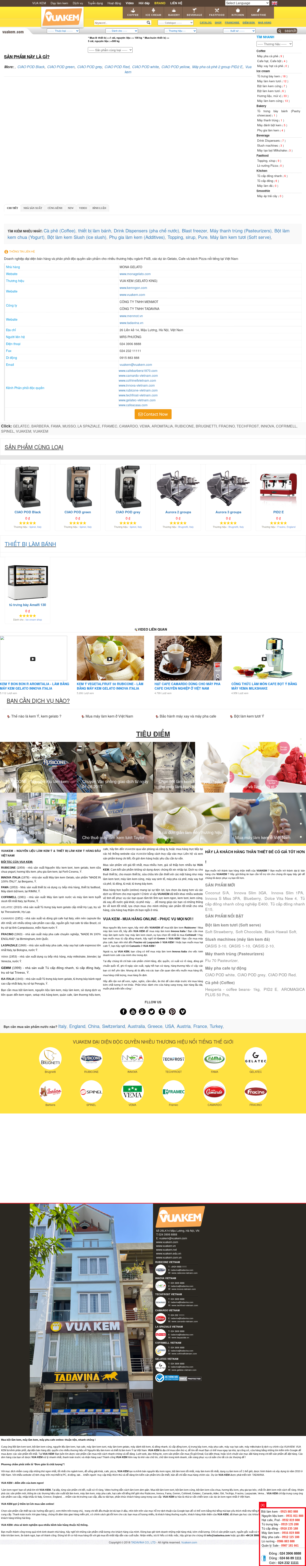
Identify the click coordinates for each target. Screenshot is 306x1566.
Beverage (194, 15)
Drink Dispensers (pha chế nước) (146, 230)
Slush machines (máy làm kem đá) (237, 939)
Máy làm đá (265, 185)
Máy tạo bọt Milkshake (272, 150)
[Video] (301, 824)
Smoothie (258, 15)
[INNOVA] (132, 1058)
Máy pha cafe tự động (225, 968)
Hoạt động (114, 3)
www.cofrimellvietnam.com (137, 380)
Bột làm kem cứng (269, 86)
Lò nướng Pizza (268, 165)
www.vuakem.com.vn (169, 1257)
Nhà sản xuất (33, 208)
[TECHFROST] (173, 1058)
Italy (39, 526)
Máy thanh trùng (268, 120)
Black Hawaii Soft (280, 931)
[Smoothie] (301, 811)
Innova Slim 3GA (250, 892)
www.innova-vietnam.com (137, 385)
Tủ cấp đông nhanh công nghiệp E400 (255, 901)
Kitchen (238, 15)
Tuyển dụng (95, 3)
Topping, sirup (266, 160)
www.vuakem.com (132, 294)
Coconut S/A (217, 892)
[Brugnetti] (50, 1058)
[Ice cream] (301, 742)
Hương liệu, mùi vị (269, 96)
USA (169, 1026)
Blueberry (252, 898)
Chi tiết (12, 208)
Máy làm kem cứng (270, 101)
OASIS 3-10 (215, 946)
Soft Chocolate (249, 931)
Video (83, 208)
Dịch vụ (78, 3)
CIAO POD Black (31, 66)
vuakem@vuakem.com (136, 364)
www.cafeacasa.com (133, 405)
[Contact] (301, 838)
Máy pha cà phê (268, 56)
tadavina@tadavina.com (182, 1269)
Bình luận (99, 208)
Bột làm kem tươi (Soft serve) (233, 925)
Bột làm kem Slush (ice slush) (76, 237)
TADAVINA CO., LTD (143, 1542)
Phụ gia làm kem (268, 130)
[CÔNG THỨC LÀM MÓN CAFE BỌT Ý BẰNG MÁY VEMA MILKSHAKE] (264, 658)
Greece (155, 1026)
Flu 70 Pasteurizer (221, 960)
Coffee (133, 15)
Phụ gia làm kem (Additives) (137, 237)
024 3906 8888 (290, 1553)
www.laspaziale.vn (180, 1337)
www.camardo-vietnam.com (138, 375)
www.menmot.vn (131, 316)
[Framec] (173, 1091)
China (93, 1026)
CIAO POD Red (117, 66)
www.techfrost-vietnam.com (138, 395)
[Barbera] (50, 1091)
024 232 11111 (288, 1563)
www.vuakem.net (166, 1249)
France (200, 1026)
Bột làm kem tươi (269, 91)
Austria (184, 1026)
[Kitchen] (301, 797)
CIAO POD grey (89, 66)
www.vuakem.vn (166, 1246)
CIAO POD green (61, 66)
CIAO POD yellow (176, 66)
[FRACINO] (255, 1091)
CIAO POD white (145, 66)
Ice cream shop (34, 619)
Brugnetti (183, 526)
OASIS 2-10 (263, 946)
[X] (263, 1505)
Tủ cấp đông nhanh (270, 176)
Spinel (32, 526)
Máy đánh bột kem (269, 125)
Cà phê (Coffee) (59, 230)
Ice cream (153, 15)
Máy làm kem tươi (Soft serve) (240, 237)
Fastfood (217, 15)
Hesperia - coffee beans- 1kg (232, 989)
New (70, 208)
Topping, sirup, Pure (187, 237)
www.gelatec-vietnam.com (137, 400)
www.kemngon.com (133, 287)
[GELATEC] (255, 1058)
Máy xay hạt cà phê (270, 66)
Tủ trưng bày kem (269, 76)
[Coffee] (301, 728)
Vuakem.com (189, 1542)
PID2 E (270, 989)
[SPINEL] (91, 1091)
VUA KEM (39, 3)
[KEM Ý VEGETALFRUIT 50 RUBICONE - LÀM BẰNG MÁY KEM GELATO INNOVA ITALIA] (109, 658)
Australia (136, 1026)
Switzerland (113, 1026)
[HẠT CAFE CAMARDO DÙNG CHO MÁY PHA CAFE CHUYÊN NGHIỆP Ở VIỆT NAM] (187, 658)
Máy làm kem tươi (269, 81)
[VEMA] (132, 1091)
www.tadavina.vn (131, 322)
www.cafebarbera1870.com (138, 370)
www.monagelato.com (135, 274)
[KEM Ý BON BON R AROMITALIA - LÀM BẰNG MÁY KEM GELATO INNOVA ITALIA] (32, 658)
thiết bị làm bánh (94, 230)
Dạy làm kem (59, 3)
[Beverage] (301, 770)
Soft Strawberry (219, 931)
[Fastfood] (301, 784)
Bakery (174, 15)
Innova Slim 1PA (287, 892)
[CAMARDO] (214, 1091)
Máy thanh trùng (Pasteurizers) (241, 230)
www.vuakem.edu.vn (168, 1253)
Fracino (281, 526)
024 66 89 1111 (290, 1558)
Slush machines (268, 145)
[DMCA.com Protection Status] (190, 1378)
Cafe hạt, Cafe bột (269, 61)
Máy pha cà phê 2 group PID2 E (217, 66)
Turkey (216, 1026)
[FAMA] (214, 1058)
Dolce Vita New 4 (281, 898)
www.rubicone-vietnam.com (138, 390)
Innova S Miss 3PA (222, 898)
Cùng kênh (55, 208)
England (291, 526)
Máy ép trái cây (267, 196)
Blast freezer (194, 230)
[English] (274, 2)
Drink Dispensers (269, 140)
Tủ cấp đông (265, 181)
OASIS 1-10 (239, 946)
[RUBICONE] (91, 1058)
